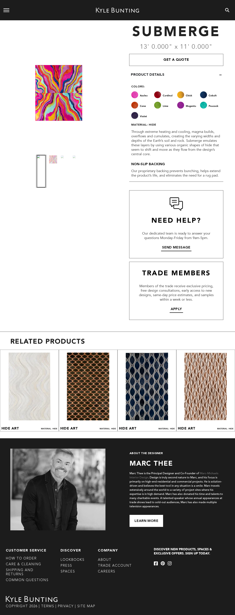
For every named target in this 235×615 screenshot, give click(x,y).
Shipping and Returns (19, 572)
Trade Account (115, 566)
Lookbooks (72, 560)
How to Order (21, 558)
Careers (106, 571)
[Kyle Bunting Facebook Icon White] (156, 563)
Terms (47, 606)
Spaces (68, 571)
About (104, 560)
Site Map (86, 606)
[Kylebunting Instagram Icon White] (170, 563)
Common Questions (27, 580)
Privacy (66, 606)
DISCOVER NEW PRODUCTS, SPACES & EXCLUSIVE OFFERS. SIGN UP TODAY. (183, 551)
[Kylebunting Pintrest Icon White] (163, 563)
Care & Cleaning (23, 564)
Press (66, 566)
